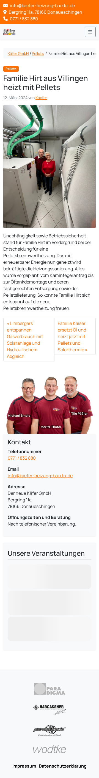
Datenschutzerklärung (63, 766)
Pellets (38, 53)
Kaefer (41, 97)
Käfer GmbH (18, 53)
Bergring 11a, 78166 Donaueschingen (45, 12)
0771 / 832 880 (23, 19)
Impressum (24, 766)
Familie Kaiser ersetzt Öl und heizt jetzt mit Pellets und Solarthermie (72, 336)
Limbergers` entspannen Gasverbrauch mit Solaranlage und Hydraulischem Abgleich (25, 339)
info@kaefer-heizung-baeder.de (40, 476)
